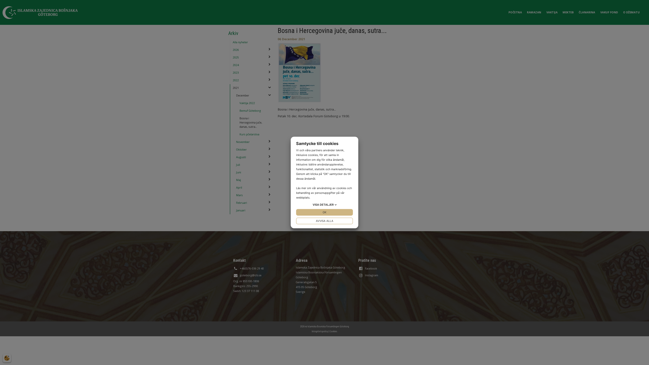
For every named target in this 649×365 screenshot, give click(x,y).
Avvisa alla (324, 221)
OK (324, 212)
